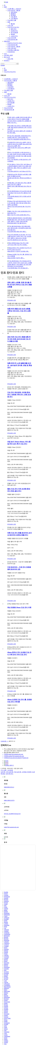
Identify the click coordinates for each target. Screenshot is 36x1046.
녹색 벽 (3, 772)
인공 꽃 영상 (11, 52)
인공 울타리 (14, 18)
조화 (8, 22)
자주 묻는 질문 (8, 55)
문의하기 (6, 60)
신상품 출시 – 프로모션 (14, 8)
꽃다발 (13, 23)
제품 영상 (7, 41)
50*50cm (13, 15)
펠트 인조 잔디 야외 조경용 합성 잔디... (18, 215)
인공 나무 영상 (11, 48)
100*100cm (14, 12)
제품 (5, 7)
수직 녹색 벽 (9, 772)
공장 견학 (10, 59)
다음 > (5, 741)
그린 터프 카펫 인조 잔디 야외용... (17, 244)
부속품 (13, 34)
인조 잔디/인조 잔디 (13, 27)
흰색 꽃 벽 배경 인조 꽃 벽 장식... (17, 223)
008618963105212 (9, 787)
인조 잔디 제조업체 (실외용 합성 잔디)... (19, 139)
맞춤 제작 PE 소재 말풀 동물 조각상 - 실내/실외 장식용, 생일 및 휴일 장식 (19, 365)
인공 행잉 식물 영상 (13, 50)
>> (8, 741)
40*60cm (13, 13)
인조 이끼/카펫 (11, 37)
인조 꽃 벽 (14, 16)
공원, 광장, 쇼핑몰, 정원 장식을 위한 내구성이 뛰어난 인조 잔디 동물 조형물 (19, 285)
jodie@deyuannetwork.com (11, 827)
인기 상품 (3, 770)
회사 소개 (7, 57)
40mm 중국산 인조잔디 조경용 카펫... (18, 251)
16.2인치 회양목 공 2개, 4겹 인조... (17, 240)
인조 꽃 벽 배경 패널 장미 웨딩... (16, 231)
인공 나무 (10, 25)
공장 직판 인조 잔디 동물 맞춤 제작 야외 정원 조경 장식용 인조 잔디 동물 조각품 (19, 339)
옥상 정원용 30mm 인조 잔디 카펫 (19, 607)
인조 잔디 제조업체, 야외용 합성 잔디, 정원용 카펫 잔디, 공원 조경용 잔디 (19, 394)
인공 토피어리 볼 (12, 39)
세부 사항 (13, 300)
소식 (5, 53)
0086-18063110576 (9, 800)
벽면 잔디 (13, 29)
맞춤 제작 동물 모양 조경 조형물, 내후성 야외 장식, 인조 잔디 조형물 (19, 311)
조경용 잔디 (14, 30)
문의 (8, 300)
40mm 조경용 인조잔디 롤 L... (16, 258)
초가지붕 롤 (14, 32)
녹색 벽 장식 (9, 773)
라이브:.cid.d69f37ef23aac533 (12, 813)
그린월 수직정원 (26, 772)
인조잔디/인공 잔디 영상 (14, 43)
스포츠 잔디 (14, 36)
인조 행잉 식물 (11, 20)
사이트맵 (10, 770)
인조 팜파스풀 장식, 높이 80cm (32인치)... (19, 171)
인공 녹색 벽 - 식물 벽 (13, 10)
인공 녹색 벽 (17, 772)
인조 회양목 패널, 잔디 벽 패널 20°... (18, 268)
